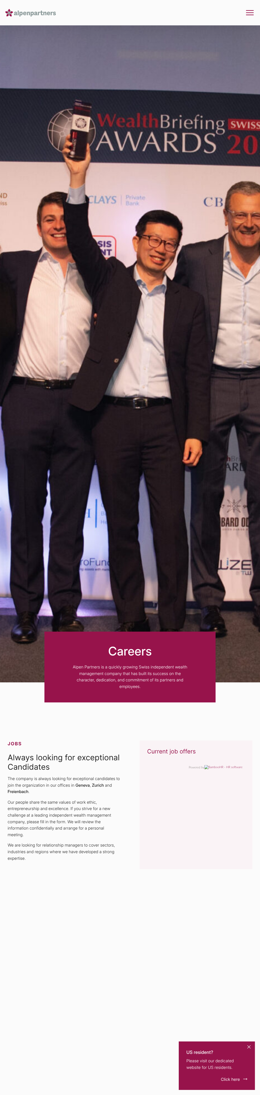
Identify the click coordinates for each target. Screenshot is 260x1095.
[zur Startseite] (30, 12)
